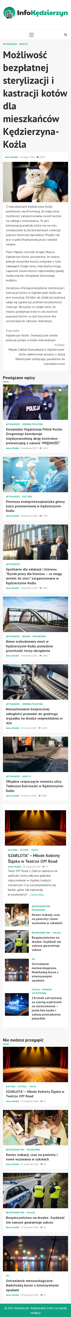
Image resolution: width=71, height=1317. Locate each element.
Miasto (24, 44)
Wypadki (47, 990)
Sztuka (24, 850)
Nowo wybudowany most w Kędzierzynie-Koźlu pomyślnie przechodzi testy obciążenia (35, 614)
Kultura (27, 497)
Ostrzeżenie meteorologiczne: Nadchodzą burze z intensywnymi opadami (17, 970)
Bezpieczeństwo (41, 906)
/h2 (33, 959)
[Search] (65, 34)
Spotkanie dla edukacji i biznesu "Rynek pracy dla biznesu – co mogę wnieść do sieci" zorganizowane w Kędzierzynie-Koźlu (35, 542)
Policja (57, 933)
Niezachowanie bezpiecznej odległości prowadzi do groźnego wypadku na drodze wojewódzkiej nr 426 (35, 682)
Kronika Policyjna (32, 424)
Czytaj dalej (37, 894)
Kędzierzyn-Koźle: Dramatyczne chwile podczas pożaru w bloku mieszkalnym (32, 335)
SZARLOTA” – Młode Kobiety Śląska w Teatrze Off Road (35, 828)
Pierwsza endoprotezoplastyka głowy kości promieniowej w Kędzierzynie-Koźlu (35, 474)
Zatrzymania (39, 993)
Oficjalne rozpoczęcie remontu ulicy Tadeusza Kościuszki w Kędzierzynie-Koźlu (35, 754)
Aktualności (10, 44)
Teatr (34, 850)
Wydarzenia (39, 636)
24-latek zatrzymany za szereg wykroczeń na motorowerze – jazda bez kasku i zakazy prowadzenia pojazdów (17, 1004)
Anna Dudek (12, 157)
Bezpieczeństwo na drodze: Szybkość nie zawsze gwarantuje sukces (17, 941)
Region (26, 636)
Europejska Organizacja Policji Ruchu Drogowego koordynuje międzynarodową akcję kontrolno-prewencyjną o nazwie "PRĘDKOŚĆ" (35, 402)
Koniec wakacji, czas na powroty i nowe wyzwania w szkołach (17, 915)
